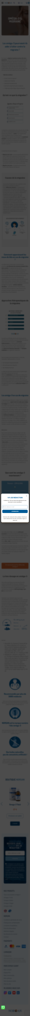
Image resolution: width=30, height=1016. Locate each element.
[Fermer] (26, 495)
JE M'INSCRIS (15, 511)
